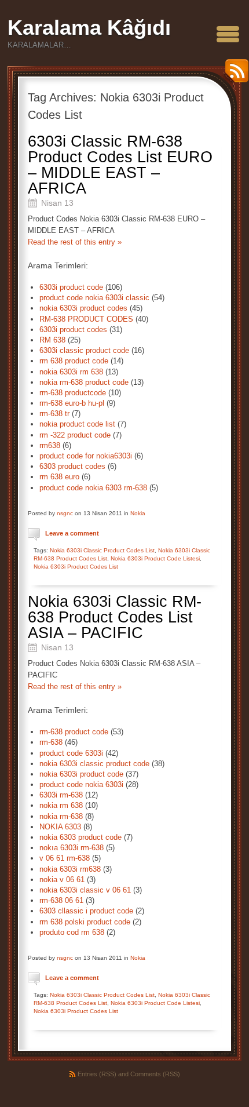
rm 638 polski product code (84, 921)
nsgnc (65, 513)
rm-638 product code (73, 731)
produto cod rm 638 (71, 932)
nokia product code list (77, 424)
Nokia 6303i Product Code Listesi (155, 558)
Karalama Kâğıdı (89, 27)
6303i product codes (73, 329)
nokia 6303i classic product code (94, 763)
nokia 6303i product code (81, 774)
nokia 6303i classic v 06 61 (85, 890)
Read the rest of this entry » (75, 242)
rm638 (49, 445)
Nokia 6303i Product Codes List (76, 566)
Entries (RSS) (97, 1073)
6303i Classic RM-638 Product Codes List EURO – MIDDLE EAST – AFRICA (120, 165)
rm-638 (51, 742)
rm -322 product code (75, 435)
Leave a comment (72, 533)
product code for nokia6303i (85, 455)
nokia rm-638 (61, 816)
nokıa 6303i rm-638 (71, 847)
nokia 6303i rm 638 (71, 371)
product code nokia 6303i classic (94, 297)
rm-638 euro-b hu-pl (71, 403)
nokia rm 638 (61, 805)
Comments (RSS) (155, 1073)
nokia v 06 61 (62, 879)
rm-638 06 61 (61, 900)
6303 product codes (72, 466)
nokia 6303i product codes (83, 308)
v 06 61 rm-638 (64, 858)
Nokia (137, 513)
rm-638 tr (54, 413)
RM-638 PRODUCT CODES (86, 319)
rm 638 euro (59, 476)
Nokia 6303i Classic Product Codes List (102, 550)
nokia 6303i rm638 (70, 869)
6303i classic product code (84, 350)
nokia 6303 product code (80, 837)
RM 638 (52, 340)
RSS (233, 75)
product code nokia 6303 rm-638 (93, 487)
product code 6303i (71, 753)
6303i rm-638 (61, 795)
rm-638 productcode (72, 392)
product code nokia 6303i (81, 784)
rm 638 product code (73, 360)
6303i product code (71, 287)
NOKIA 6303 (60, 826)
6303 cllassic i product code (86, 910)
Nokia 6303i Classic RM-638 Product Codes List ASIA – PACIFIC (115, 617)
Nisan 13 (57, 202)
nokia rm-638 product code (84, 382)
